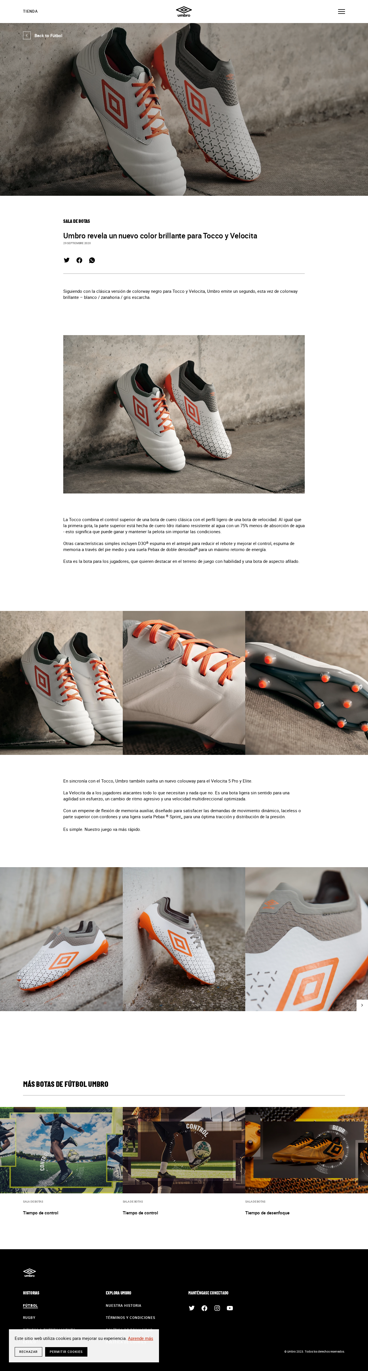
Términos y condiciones (130, 1317)
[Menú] (341, 11)
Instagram (217, 1308)
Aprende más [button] (140, 1338)
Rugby (29, 1317)
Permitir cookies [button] (66, 1351)
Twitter (66, 260)
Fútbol (30, 1305)
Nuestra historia (123, 1305)
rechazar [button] (28, 1351)
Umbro (184, 11)
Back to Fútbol (42, 35)
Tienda (30, 11)
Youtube (229, 1308)
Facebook (79, 260)
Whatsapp (92, 260)
